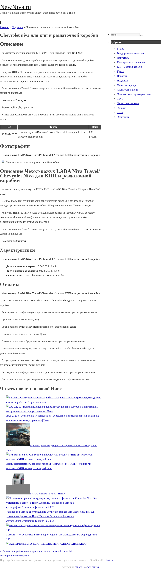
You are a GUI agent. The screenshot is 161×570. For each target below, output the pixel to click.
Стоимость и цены (127, 89)
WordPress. (93, 567)
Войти (109, 559)
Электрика (123, 116)
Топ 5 (120, 98)
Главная (4, 27)
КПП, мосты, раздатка (129, 66)
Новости (122, 75)
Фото (120, 112)
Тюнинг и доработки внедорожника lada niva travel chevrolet (36, 550)
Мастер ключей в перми (15, 555)
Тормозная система (128, 103)
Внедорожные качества (130, 53)
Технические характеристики (134, 94)
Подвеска (17, 27)
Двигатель (123, 57)
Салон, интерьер (126, 85)
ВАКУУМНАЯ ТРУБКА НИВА (47, 493)
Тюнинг (121, 107)
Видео (120, 48)
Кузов (120, 71)
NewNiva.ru (15, 6)
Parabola (80, 567)
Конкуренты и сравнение (131, 62)
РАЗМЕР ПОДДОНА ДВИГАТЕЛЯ (67, 543)
